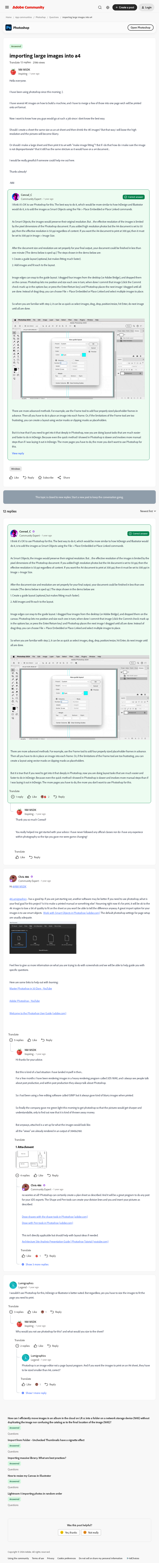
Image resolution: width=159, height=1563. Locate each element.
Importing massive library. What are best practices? (37, 1457)
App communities (23, 17)
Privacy (50, 1558)
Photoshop (41, 17)
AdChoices (134, 1558)
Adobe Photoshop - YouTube (25, 1000)
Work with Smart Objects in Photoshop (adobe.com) (71, 912)
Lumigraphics (25, 1283)
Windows (15, 468)
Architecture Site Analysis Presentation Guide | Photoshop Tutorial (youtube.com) (65, 1241)
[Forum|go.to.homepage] (28, 7)
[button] (7, 8)
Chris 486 (23, 876)
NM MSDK (24, 69)
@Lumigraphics (18, 898)
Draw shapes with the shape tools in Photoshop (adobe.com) (55, 1216)
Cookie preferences (66, 1558)
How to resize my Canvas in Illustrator (29, 1475)
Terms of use (38, 1558)
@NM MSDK (19, 886)
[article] (79, 663)
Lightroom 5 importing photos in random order (35, 1493)
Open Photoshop (140, 27)
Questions (54, 17)
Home (9, 17)
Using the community (18, 1558)
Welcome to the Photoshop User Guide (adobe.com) (38, 1013)
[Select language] (108, 7)
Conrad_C (26, 194)
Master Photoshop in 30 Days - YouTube (31, 988)
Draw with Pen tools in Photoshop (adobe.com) (47, 1222)
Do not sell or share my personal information (101, 1558)
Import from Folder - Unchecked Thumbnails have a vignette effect (46, 1440)
